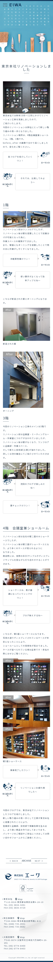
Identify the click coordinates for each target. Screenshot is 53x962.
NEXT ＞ (39, 861)
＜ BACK (13, 861)
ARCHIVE (26, 860)
